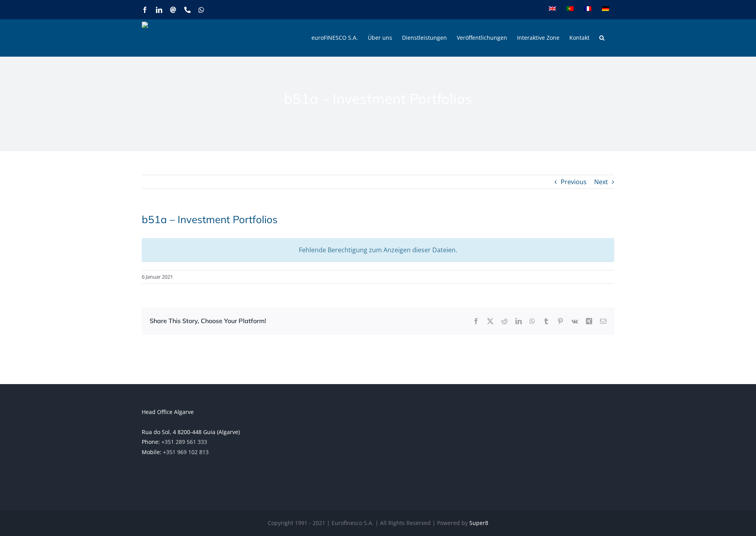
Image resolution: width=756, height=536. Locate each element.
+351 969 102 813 (186, 452)
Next (601, 181)
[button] (601, 37)
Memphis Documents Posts (348, 116)
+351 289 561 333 (184, 441)
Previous (574, 181)
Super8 (478, 523)
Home (299, 116)
